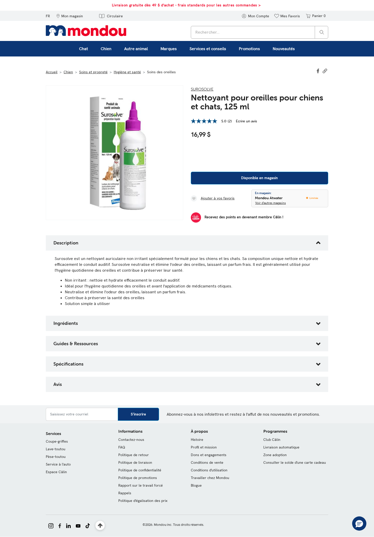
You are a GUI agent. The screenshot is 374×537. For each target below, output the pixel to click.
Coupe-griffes (57, 441)
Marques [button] (169, 48)
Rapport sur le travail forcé (140, 485)
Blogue (196, 485)
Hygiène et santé (127, 72)
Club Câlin (271, 439)
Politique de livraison (135, 462)
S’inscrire (138, 414)
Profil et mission (204, 447)
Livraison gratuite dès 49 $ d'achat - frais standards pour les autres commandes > (186, 5)
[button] (69, 16)
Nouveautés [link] (284, 48)
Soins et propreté (93, 72)
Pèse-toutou (56, 456)
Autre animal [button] (136, 48)
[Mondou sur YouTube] (78, 525)
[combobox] (259, 32)
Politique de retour (133, 455)
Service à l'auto (58, 464)
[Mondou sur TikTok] (87, 525)
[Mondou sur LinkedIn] (68, 525)
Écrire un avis (246, 121)
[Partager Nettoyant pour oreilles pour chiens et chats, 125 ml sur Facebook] (318, 70)
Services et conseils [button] (208, 48)
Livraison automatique (281, 447)
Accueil (51, 72)
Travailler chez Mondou (210, 477)
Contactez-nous (131, 439)
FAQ (121, 447)
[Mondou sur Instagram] (50, 525)
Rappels (124, 493)
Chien (68, 72)
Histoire (197, 439)
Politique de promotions (137, 477)
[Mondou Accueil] (86, 30)
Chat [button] (83, 48)
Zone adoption (275, 455)
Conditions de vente (207, 462)
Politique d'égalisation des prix (142, 500)
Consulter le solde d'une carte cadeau (294, 462)
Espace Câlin (56, 472)
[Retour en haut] (100, 525)
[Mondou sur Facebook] (60, 525)
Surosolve (202, 89)
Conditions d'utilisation (209, 470)
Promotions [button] (249, 48)
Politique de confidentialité (139, 470)
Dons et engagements (208, 455)
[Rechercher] (322, 32)
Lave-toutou (55, 449)
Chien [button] (106, 48)
